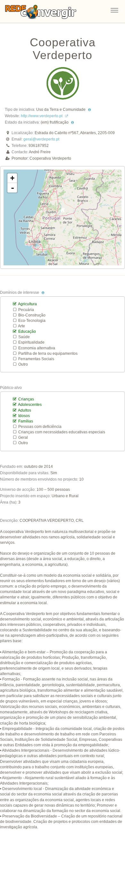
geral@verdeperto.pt (41, 139)
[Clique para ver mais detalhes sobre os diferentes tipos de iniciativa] (89, 109)
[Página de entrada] (41, 10)
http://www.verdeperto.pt (42, 116)
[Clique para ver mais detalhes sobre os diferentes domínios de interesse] (43, 292)
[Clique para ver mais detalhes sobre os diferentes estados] (72, 122)
